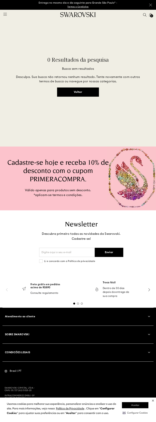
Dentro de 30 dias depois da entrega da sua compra (116, 292)
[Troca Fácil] (97, 289)
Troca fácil (109, 282)
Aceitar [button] (135, 405)
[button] (135, 413)
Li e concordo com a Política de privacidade (69, 261)
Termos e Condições (77, 7)
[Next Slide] (149, 289)
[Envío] (24, 289)
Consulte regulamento (44, 293)
